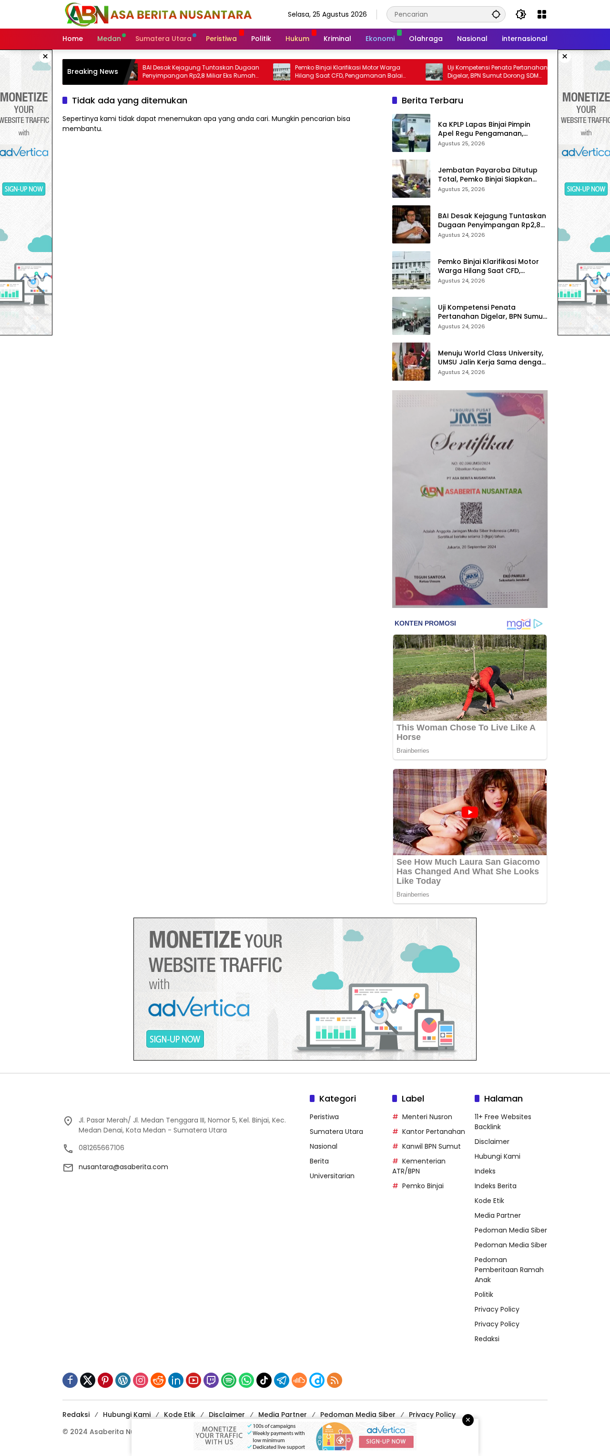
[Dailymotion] (317, 1380)
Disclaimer (492, 1141)
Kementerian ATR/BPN (419, 1166)
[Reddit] (158, 1380)
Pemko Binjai (423, 1186)
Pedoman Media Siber (511, 1230)
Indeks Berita (496, 1186)
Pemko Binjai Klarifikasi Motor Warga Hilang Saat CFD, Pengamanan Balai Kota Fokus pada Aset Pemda (317, 72)
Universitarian (332, 1176)
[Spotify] (228, 1380)
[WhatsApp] (246, 1380)
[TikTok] (264, 1380)
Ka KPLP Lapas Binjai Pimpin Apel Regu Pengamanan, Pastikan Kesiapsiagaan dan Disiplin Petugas (487, 129)
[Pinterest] (105, 1380)
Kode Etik (489, 1200)
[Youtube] (193, 1380)
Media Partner (498, 1215)
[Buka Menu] (542, 14)
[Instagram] (140, 1380)
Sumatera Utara (336, 1131)
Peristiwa (324, 1117)
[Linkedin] (175, 1380)
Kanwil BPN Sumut (431, 1146)
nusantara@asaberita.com (123, 1167)
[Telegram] (281, 1380)
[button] (496, 14)
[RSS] (334, 1380)
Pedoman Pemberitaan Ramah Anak (509, 1269)
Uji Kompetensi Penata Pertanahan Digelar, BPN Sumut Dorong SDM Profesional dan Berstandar (466, 72)
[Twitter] (87, 1380)
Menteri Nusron (427, 1117)
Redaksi (487, 1339)
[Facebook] (70, 1380)
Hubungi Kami (497, 1156)
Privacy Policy (497, 1309)
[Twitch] (211, 1380)
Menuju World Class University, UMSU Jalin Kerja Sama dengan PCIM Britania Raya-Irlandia (492, 358)
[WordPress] (123, 1380)
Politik (484, 1294)
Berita (319, 1161)
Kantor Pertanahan (433, 1131)
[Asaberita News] (157, 14)
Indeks (485, 1171)
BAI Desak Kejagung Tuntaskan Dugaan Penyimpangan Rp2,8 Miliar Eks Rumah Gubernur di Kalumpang (169, 72)
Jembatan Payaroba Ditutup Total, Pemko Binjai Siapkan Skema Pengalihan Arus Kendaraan (488, 175)
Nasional (323, 1146)
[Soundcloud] (299, 1380)
